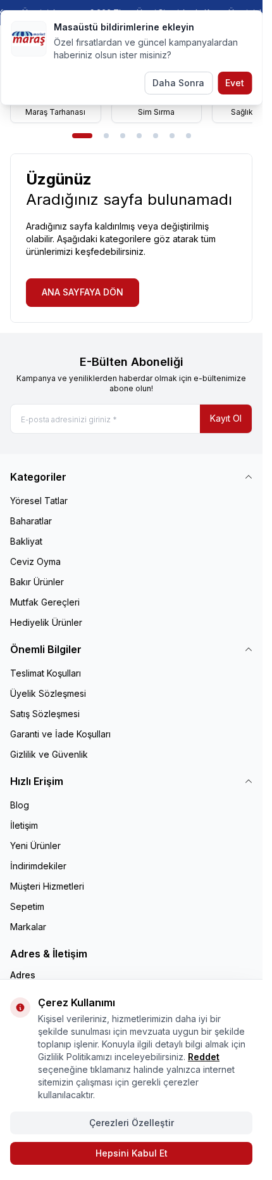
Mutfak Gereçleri (45, 602)
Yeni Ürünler (35, 845)
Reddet (203, 1056)
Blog (19, 805)
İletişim (24, 825)
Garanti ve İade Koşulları (60, 734)
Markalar (28, 926)
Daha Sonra (178, 82)
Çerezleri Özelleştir (131, 1122)
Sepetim (27, 906)
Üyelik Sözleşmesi (48, 693)
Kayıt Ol (226, 418)
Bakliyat (26, 541)
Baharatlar (31, 520)
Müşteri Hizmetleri (47, 886)
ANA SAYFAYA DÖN (82, 292)
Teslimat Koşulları (45, 673)
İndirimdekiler (38, 865)
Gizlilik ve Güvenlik (49, 754)
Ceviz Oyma (35, 561)
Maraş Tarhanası (55, 112)
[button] (82, 135)
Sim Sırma (156, 112)
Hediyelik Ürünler (46, 622)
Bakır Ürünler (37, 581)
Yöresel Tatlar (39, 500)
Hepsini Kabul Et (132, 1153)
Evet (234, 82)
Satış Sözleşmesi (45, 713)
